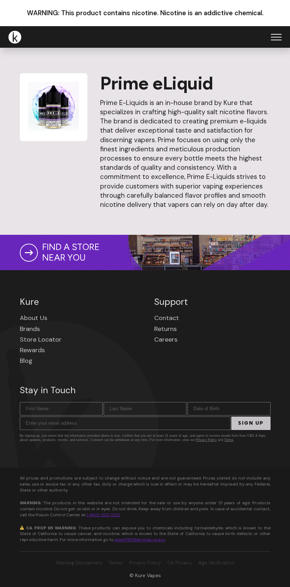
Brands (30, 329)
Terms (228, 440)
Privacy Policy (206, 440)
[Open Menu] (276, 37)
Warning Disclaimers (79, 562)
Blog (26, 360)
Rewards (32, 350)
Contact (166, 318)
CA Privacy (179, 562)
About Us (33, 318)
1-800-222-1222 (103, 515)
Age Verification (216, 562)
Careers (166, 339)
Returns (165, 329)
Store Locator (41, 339)
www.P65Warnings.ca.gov (140, 539)
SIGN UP (251, 423)
